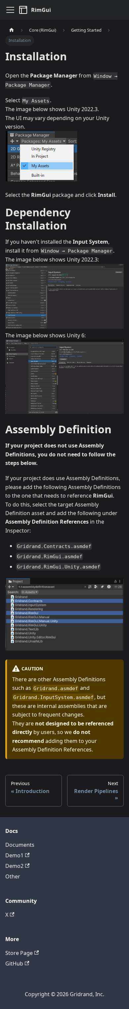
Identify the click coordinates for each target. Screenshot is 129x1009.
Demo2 (14, 866)
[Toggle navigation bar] (10, 10)
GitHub (14, 963)
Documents (19, 844)
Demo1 (14, 855)
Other (12, 876)
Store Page (19, 953)
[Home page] (11, 30)
